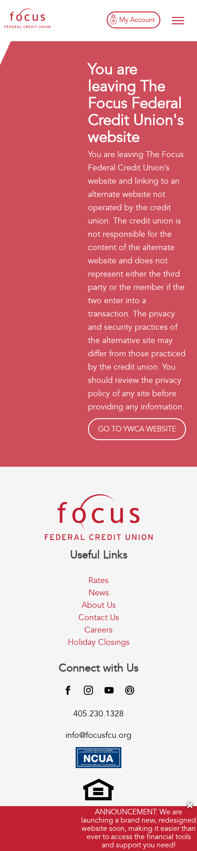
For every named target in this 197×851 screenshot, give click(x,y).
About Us (99, 605)
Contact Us (98, 617)
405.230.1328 (98, 714)
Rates (98, 580)
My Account (137, 19)
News (98, 593)
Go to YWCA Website (137, 429)
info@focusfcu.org (98, 735)
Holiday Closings (99, 642)
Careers (98, 630)
